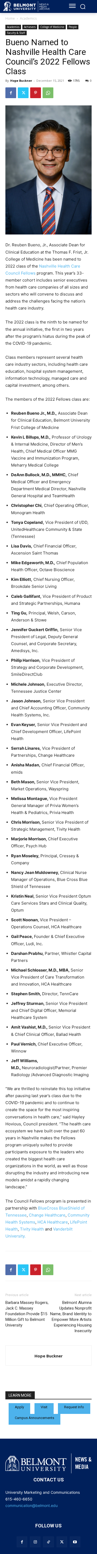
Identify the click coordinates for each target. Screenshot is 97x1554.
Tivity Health (32, 1229)
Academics (28, 18)
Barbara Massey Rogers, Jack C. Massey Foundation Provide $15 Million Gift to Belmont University (26, 1314)
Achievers (30, 27)
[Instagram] (35, 1542)
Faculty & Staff (16, 33)
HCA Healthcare (52, 1222)
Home (10, 18)
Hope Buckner (21, 81)
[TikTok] (48, 1542)
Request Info (74, 1407)
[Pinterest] (35, 92)
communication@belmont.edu (31, 1505)
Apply (19, 1407)
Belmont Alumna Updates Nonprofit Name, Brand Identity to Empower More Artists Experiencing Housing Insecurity (71, 1316)
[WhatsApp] (48, 92)
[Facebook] (10, 92)
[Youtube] (75, 1542)
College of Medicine (52, 27)
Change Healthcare (47, 1215)
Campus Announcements (34, 1418)
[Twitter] (23, 92)
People (73, 27)
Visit (44, 1407)
